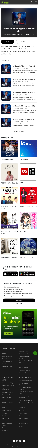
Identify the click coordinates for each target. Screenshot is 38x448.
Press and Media (23, 418)
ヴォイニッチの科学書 (26, 257)
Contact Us (22, 426)
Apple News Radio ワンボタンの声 (9, 233)
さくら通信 (23, 232)
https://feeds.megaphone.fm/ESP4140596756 (19, 34)
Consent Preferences (18, 446)
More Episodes (19, 131)
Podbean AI (5, 369)
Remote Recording (7, 366)
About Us (21, 410)
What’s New (5, 413)
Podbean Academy (7, 421)
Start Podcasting (23, 351)
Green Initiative (23, 421)
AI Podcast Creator (24, 365)
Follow (8, 42)
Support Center (6, 410)
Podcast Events (6, 418)
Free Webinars (6, 415)
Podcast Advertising (7, 383)
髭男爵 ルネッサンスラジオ (28, 206)
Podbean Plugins (6, 397)
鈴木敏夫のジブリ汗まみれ (9, 257)
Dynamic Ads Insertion (8, 385)
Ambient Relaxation (7, 402)
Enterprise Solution (7, 356)
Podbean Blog (23, 413)
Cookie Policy (18, 444)
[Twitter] (17, 441)
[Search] (32, 2)
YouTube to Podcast (24, 370)
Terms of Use (28, 444)
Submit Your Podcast (8, 392)
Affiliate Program (23, 423)
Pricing (4, 353)
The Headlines (24, 159)
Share (23, 42)
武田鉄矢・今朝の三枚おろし (9, 183)
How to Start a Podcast (25, 380)
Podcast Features (7, 351)
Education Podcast (24, 372)
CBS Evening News (7, 159)
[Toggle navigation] (36, 2)
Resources (5, 430)
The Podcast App (7, 361)
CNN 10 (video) (24, 183)
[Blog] (20, 441)
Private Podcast (6, 358)
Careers (21, 415)
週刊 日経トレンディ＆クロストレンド (9, 207)
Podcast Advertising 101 (25, 400)
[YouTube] (24, 441)
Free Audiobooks (6, 400)
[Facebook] (14, 441)
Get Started (19, 300)
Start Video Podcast (24, 354)
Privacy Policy (8, 444)
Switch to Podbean (7, 395)
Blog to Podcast (23, 367)
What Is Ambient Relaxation (26, 402)
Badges (4, 427)
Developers (5, 433)
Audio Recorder (6, 364)
